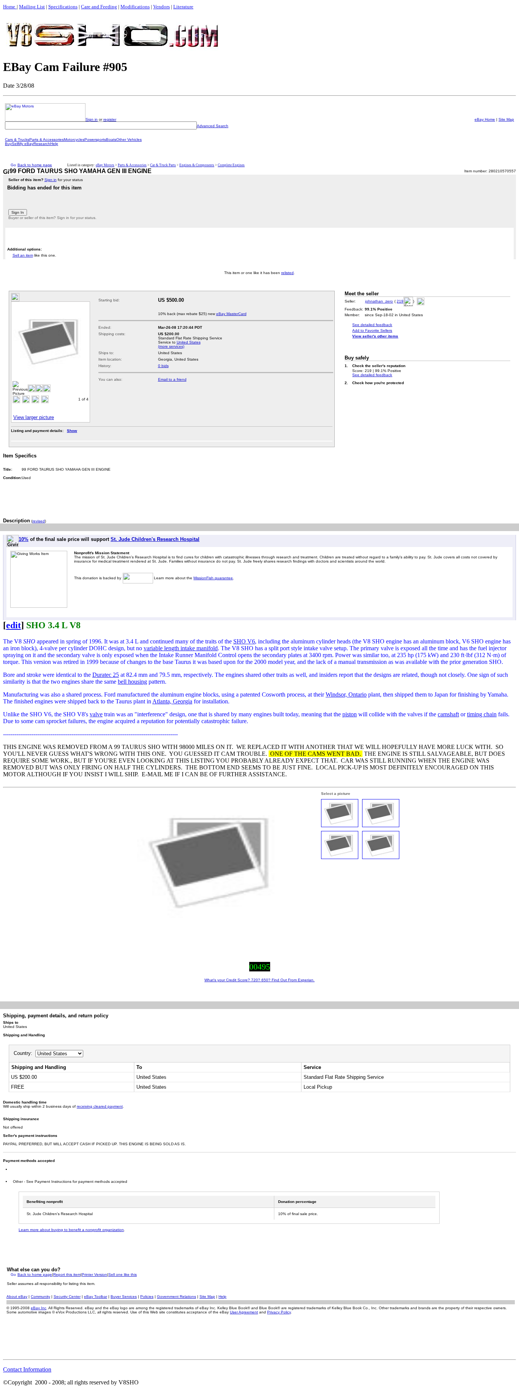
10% (23, 539)
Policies (146, 1296)
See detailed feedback (372, 325)
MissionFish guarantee (213, 578)
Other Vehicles (129, 139)
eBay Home (485, 119)
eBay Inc (38, 1308)
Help (54, 144)
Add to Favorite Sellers (372, 330)
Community (40, 1296)
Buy (8, 144)
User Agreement (244, 1312)
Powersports (95, 139)
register (109, 119)
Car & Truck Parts (163, 165)
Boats (111, 139)
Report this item (67, 1274)
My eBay (25, 144)
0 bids (163, 366)
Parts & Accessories (46, 139)
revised (38, 521)
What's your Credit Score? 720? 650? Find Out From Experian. (259, 980)
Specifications (63, 6)
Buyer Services (124, 1296)
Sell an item (23, 255)
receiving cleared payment (100, 1106)
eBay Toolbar (95, 1296)
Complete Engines (231, 165)
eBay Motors (105, 165)
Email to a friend (172, 379)
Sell (15, 144)
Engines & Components (196, 165)
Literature (183, 6)
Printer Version (94, 1274)
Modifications (135, 6)
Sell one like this (122, 1274)
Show (72, 431)
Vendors (161, 6)
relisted (287, 273)
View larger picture (33, 417)
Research (41, 144)
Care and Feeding (99, 6)
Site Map (506, 119)
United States (189, 342)
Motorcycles (74, 139)
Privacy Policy (279, 1312)
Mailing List (32, 6)
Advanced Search (212, 126)
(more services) (171, 346)
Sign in (91, 119)
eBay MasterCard (231, 314)
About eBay (16, 1296)
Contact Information (27, 1369)
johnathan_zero (379, 301)
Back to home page (34, 165)
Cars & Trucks (17, 139)
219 (400, 301)
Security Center (67, 1296)
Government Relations (176, 1296)
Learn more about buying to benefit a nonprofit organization (71, 1230)
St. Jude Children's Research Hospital (155, 539)
